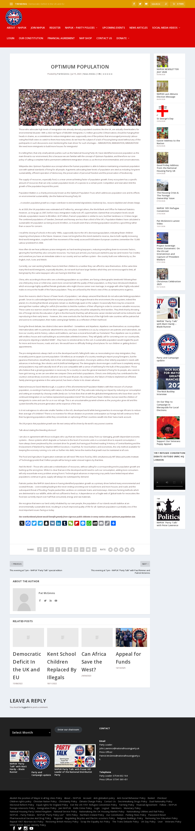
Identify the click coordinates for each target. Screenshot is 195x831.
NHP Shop (85, 38)
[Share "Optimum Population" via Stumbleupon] (82, 549)
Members (116, 808)
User (160, 821)
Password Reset (157, 814)
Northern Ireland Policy (92, 814)
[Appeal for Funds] (131, 637)
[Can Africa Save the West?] (97, 637)
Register (55, 27)
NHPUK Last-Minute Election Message (167, 95)
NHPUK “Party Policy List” (50, 814)
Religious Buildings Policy (130, 818)
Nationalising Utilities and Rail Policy (145, 811)
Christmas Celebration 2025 (169, 283)
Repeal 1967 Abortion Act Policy (26, 821)
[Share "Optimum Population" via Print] (94, 549)
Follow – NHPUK (168, 804)
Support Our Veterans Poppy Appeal (168, 442)
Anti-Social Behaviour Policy (131, 798)
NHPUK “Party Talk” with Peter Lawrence (167, 524)
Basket (151, 798)
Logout (105, 808)
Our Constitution (31, 38)
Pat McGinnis (63, 73)
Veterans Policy (173, 821)
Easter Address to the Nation (168, 142)
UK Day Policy (148, 821)
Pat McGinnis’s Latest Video (168, 222)
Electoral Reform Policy (22, 804)
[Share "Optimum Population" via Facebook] (39, 549)
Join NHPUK (38, 27)
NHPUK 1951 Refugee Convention (168, 209)
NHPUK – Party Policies (80, 27)
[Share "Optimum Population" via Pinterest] (64, 549)
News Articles (138, 27)
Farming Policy (126, 804)
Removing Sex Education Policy (161, 818)
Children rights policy (20, 801)
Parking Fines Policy (136, 814)
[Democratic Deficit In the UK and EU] (28, 637)
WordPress (55, 794)
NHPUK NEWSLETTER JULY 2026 (168, 70)
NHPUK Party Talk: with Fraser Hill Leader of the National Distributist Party (73, 772)
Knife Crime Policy (82, 808)
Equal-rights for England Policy (52, 804)
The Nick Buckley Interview (166, 393)
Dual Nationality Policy (160, 801)
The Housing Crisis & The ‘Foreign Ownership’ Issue (168, 195)
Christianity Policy (68, 801)
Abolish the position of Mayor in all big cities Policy (36, 798)
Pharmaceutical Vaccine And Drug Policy (31, 818)
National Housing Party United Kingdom (30, 811)
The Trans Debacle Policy (125, 821)
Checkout (162, 798)
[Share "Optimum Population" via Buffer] (76, 549)
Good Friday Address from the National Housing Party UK (168, 168)
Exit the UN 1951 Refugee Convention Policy (93, 804)
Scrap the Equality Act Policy (95, 821)
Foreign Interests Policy (22, 808)
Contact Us (104, 38)
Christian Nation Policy (45, 801)
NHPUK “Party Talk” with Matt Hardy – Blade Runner (167, 324)
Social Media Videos (164, 27)
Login (10, 38)
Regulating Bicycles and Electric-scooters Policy (90, 818)
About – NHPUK (16, 27)
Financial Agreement (61, 38)
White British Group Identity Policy (28, 824)
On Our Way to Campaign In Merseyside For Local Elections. (168, 406)
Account (87, 798)
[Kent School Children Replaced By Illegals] (62, 637)
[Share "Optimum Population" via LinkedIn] (70, 549)
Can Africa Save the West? (94, 662)
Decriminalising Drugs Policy (132, 801)
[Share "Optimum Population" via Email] (88, 549)
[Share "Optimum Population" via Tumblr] (58, 549)
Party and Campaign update (168, 359)
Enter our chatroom (68, 729)
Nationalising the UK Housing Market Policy (101, 811)
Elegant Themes (29, 794)
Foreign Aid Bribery (37, 3)
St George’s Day (165, 118)
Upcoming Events (113, 27)
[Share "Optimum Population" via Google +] (52, 549)
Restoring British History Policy (62, 821)
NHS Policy (72, 814)
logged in (26, 707)
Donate (122, 38)
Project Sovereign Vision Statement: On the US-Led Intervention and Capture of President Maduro (168, 252)
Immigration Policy (46, 808)
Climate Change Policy (90, 801)
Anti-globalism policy (104, 798)
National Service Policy (65, 811)
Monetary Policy (132, 808)
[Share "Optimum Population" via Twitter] (46, 549)
